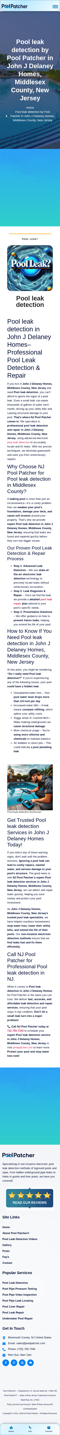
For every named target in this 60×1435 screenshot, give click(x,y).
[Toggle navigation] (55, 6)
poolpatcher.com (23, 1047)
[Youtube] (30, 1362)
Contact (7, 1262)
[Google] (22, 1362)
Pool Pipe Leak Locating (17, 1300)
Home (6, 1227)
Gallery (7, 1245)
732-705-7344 (15, 1030)
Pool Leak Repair (13, 1312)
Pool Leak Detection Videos (19, 1239)
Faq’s (5, 1256)
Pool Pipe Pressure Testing (19, 1288)
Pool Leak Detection (15, 1282)
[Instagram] (14, 1362)
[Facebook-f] (5, 1362)
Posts (6, 1251)
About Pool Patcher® (15, 1233)
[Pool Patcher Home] (14, 6)
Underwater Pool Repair (17, 1318)
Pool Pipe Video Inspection (19, 1294)
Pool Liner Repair (13, 1306)
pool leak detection (18, 442)
